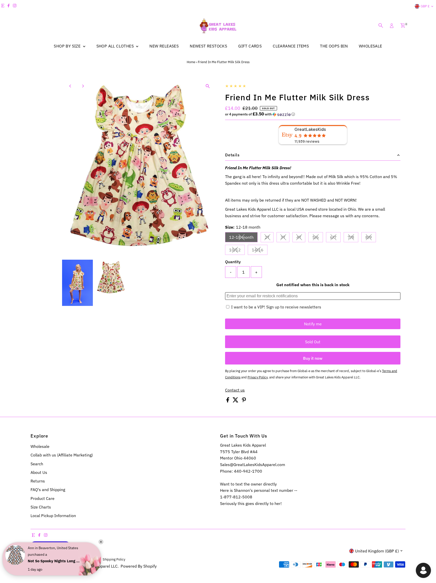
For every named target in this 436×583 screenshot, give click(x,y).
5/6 (317, 238)
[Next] (82, 86)
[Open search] (380, 25)
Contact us (235, 390)
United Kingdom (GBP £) (377, 550)
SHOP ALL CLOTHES (115, 45)
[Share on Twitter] (236, 400)
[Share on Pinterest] (244, 400)
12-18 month (243, 238)
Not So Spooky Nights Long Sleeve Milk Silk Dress (54, 560)
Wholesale (40, 446)
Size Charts (41, 506)
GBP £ (425, 6)
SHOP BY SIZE (67, 45)
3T (285, 238)
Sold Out (312, 341)
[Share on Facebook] (228, 400)
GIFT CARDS (250, 45)
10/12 (237, 250)
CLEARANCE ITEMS (291, 45)
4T (300, 238)
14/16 (259, 250)
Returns (38, 480)
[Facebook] (8, 6)
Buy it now (312, 358)
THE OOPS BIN (334, 45)
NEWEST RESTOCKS (208, 45)
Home (191, 62)
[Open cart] (402, 25)
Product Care (42, 498)
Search (37, 463)
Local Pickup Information (53, 515)
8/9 (370, 238)
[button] (312, 114)
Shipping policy (114, 559)
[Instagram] (15, 6)
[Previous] (70, 86)
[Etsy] (3, 6)
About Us (39, 472)
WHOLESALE (370, 45)
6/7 (335, 238)
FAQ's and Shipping (48, 489)
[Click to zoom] (207, 86)
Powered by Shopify (139, 566)
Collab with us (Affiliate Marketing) (62, 454)
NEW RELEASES (164, 45)
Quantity (233, 261)
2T (269, 238)
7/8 (353, 238)
